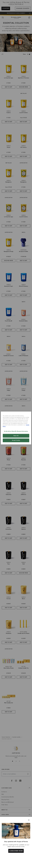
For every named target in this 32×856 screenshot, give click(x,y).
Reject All (16, 435)
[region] (16, 428)
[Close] (29, 820)
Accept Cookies (16, 440)
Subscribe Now (16, 851)
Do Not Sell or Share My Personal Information (16, 431)
